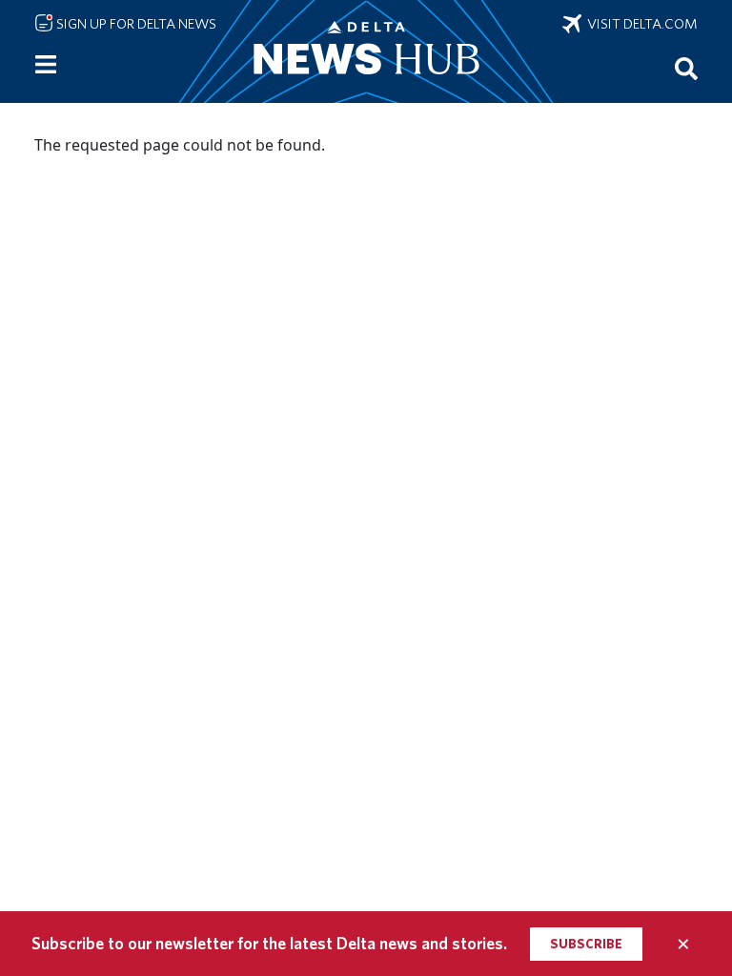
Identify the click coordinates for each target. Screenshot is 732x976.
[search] (686, 67)
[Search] (686, 67)
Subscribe (586, 943)
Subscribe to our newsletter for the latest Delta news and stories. (269, 943)
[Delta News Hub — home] (366, 51)
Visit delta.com (639, 23)
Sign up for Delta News (134, 23)
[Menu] (46, 65)
